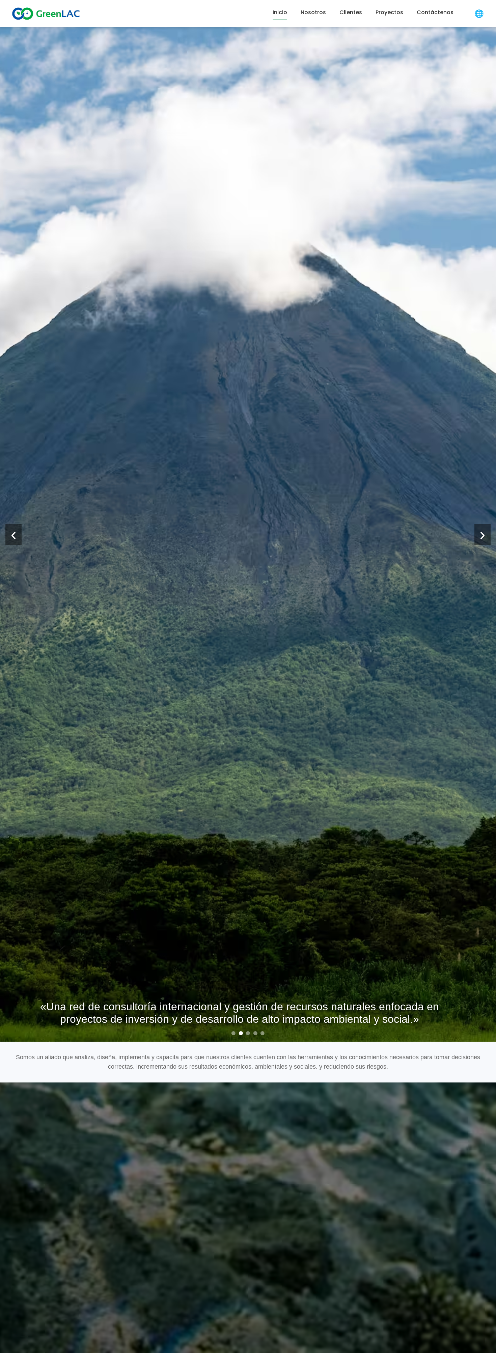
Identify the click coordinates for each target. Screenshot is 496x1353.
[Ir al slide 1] (233, 1033)
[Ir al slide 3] (248, 1033)
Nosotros (313, 12)
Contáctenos (435, 12)
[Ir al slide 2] (241, 1033)
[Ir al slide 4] (255, 1033)
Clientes (350, 12)
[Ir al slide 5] (262, 1033)
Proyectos (389, 12)
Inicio (280, 12)
